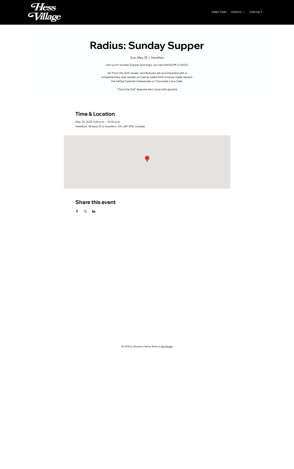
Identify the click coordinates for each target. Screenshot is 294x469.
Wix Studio (167, 346)
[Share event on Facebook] (77, 211)
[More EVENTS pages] (243, 12)
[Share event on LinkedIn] (93, 211)
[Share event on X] (85, 211)
